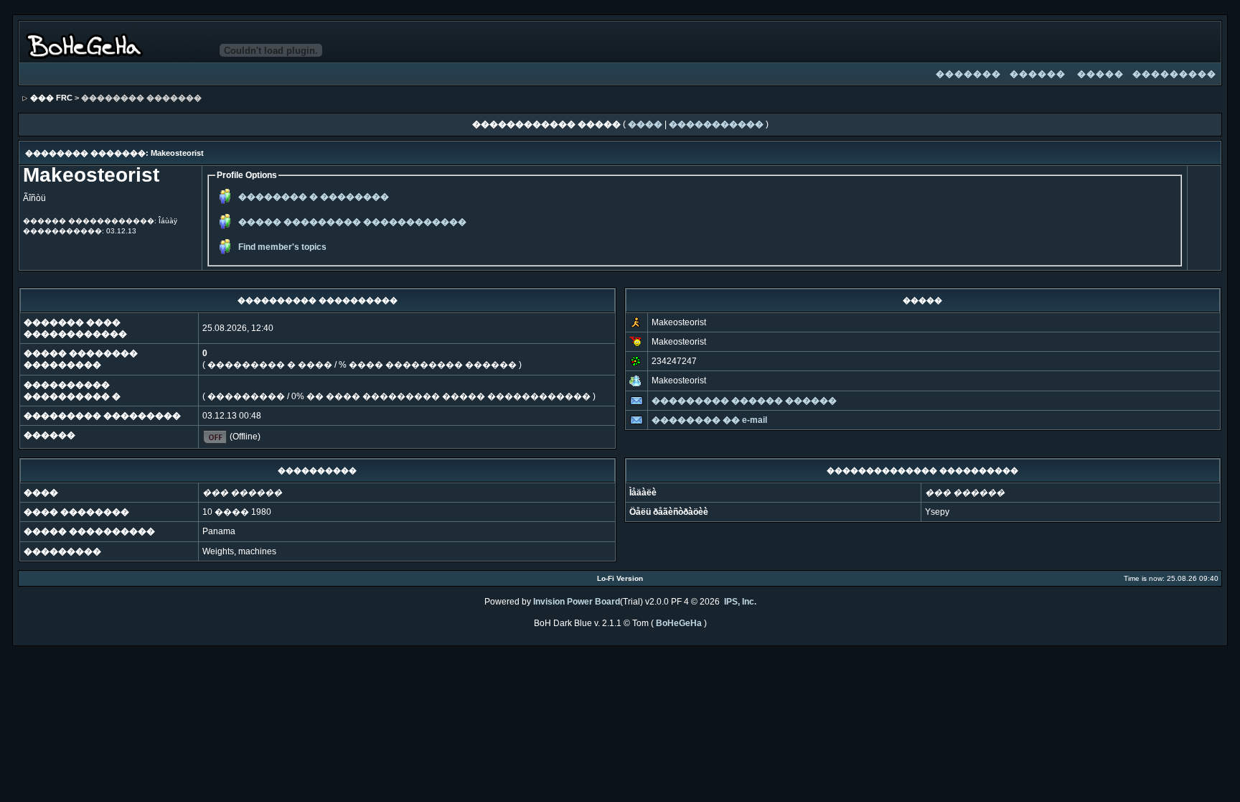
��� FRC (51, 97)
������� (968, 74)
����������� (716, 124)
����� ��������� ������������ (352, 222)
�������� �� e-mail (709, 420)
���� (645, 124)
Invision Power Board (576, 602)
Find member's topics (282, 247)
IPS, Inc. (740, 602)
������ (1038, 74)
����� (1100, 74)
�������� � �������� (313, 197)
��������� (1174, 74)
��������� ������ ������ (744, 401)
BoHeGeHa (679, 623)
